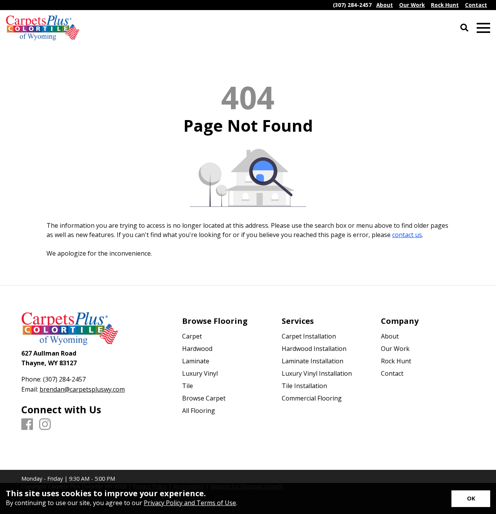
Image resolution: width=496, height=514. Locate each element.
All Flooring (198, 410)
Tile (187, 386)
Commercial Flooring (312, 398)
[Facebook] (27, 424)
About (390, 336)
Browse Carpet (204, 398)
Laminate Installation (312, 361)
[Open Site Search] (464, 28)
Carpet (192, 336)
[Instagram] (45, 424)
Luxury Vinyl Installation (317, 373)
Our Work (395, 349)
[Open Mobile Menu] (483, 28)
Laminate (195, 361)
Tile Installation (304, 386)
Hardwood (197, 349)
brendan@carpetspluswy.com (82, 389)
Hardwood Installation (314, 349)
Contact (392, 373)
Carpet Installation (309, 336)
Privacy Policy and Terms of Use (190, 503)
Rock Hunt (396, 361)
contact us (407, 234)
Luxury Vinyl (200, 373)
